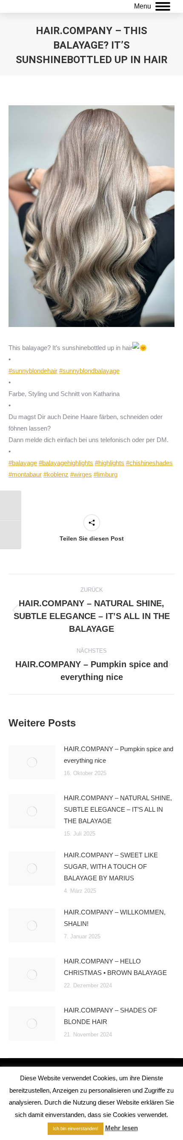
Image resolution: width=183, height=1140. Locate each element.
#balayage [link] (23, 462)
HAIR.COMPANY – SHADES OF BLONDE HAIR (110, 1016)
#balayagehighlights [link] (66, 462)
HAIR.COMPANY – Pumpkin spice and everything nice (118, 754)
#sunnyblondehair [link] (33, 370)
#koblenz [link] (56, 474)
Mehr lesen (121, 1127)
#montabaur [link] (25, 474)
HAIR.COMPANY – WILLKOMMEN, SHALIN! (115, 918)
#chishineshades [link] (149, 462)
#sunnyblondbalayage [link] (89, 370)
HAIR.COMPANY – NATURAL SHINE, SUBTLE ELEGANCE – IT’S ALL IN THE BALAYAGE (118, 809)
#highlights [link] (109, 462)
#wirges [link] (81, 474)
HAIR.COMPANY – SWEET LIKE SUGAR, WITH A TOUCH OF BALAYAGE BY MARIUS (111, 866)
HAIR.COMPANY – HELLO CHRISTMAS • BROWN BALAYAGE (115, 967)
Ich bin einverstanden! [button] (75, 1128)
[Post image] (32, 762)
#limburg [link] (105, 474)
